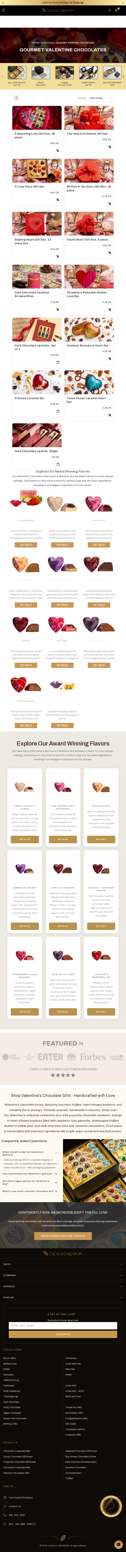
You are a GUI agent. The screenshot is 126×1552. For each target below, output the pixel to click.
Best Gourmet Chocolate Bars (80, 1462)
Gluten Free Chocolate (14, 1418)
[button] (123, 2)
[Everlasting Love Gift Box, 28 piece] (37, 118)
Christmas (70, 1358)
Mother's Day (10, 1364)
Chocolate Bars (73, 1473)
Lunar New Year (73, 1364)
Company (9, 1275)
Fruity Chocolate (11, 1407)
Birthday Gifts (10, 1424)
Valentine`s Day (11, 1380)
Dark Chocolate (11, 1402)
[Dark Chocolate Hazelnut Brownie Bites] (37, 277)
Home (35, 42)
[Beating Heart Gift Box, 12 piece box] (37, 224)
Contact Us (15, 1506)
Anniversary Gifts (74, 1413)
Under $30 (70, 1385)
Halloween (8, 1385)
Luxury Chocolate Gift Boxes (18, 1456)
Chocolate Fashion (75, 1429)
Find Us (8, 1297)
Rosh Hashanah (11, 1391)
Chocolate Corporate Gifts (16, 1451)
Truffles (69, 1478)
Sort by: (82, 98)
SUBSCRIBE (63, 1334)
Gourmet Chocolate (75, 1467)
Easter (6, 1369)
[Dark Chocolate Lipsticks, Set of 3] (37, 330)
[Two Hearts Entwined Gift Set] (89, 118)
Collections (47, 42)
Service (9, 1286)
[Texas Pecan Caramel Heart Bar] (89, 382)
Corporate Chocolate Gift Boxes (19, 1462)
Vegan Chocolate (12, 1413)
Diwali (68, 1375)
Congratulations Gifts (76, 1418)
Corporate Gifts (73, 1435)
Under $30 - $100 (74, 1391)
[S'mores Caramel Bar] (37, 382)
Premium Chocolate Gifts (16, 1473)
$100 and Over (73, 1396)
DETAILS (26, 544)
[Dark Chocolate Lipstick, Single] (37, 435)
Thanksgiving (10, 1396)
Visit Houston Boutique (21, 1498)
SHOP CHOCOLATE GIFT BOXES (63, 1236)
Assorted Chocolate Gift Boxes (81, 1451)
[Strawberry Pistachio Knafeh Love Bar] (89, 277)
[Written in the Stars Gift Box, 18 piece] (89, 171)
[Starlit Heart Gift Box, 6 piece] (89, 224)
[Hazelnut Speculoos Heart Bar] (89, 330)
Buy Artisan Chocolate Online (80, 1456)
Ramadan (8, 1375)
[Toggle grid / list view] (16, 98)
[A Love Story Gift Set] (37, 171)
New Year (70, 1369)
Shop (7, 1264)
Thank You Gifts (73, 1407)
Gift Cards (70, 1424)
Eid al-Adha (9, 1358)
